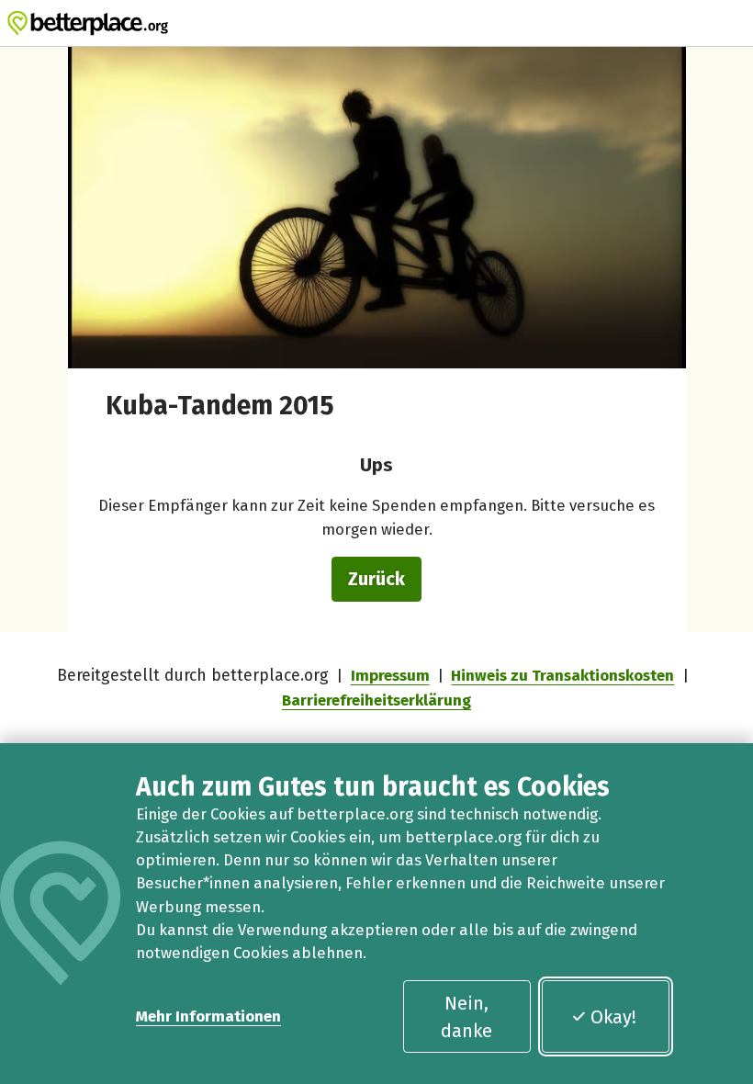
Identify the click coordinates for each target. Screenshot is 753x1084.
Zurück (376, 579)
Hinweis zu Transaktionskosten (562, 675)
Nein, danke (466, 1017)
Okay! (613, 1017)
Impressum (390, 675)
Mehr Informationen (208, 1016)
